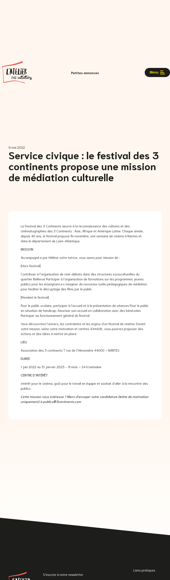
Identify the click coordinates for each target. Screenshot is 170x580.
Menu (154, 72)
